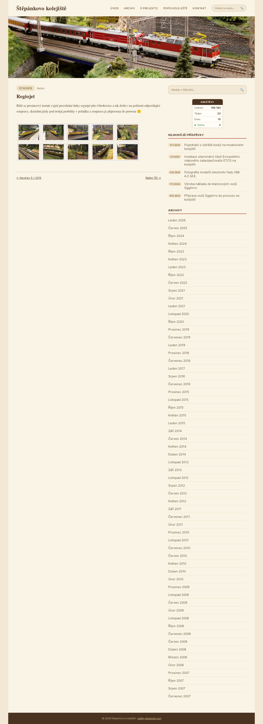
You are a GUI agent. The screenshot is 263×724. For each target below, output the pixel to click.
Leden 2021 (176, 306)
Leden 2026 (177, 220)
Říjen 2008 (176, 626)
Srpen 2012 (176, 485)
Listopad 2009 (178, 595)
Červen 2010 (177, 556)
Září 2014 (175, 431)
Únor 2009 (176, 610)
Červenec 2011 (179, 517)
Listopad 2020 (178, 314)
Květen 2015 (177, 415)
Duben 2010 (177, 571)
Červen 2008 (177, 642)
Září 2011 (174, 509)
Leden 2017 (176, 368)
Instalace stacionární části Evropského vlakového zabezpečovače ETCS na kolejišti (212, 160)
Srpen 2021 (176, 290)
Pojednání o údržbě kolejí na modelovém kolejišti (213, 147)
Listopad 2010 (178, 540)
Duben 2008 (177, 649)
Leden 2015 (176, 423)
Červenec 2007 (179, 696)
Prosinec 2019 (178, 329)
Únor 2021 (175, 298)
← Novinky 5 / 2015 (28, 177)
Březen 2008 (177, 657)
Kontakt (199, 8)
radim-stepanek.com (149, 718)
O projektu (149, 8)
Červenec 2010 (179, 548)
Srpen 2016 (176, 376)
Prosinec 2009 (178, 587)
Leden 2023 (177, 267)
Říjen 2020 (176, 322)
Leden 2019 (176, 345)
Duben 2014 (177, 454)
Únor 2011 (175, 524)
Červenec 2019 (179, 337)
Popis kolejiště (175, 8)
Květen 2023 (177, 259)
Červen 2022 (177, 283)
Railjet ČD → (153, 177)
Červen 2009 (177, 602)
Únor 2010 (175, 579)
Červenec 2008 (179, 634)
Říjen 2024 (176, 236)
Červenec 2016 (179, 384)
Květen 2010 (177, 563)
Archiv (129, 8)
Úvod (114, 8)
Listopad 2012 (178, 478)
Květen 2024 (177, 244)
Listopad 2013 (178, 462)
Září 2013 (175, 470)
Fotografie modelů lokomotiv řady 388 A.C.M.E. (212, 174)
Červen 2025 (177, 228)
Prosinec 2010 (178, 532)
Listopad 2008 (178, 618)
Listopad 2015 (178, 400)
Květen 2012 (177, 501)
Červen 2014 (177, 439)
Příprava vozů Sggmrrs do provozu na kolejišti (211, 197)
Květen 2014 (177, 446)
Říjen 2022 (176, 275)
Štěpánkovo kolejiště (41, 8)
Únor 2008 (176, 665)
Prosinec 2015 (178, 392)
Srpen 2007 (176, 688)
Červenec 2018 (179, 361)
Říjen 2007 (176, 681)
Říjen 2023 (176, 251)
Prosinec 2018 (178, 353)
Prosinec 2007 (178, 673)
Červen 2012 (177, 493)
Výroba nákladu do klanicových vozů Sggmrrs (210, 186)
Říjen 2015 (175, 407)
